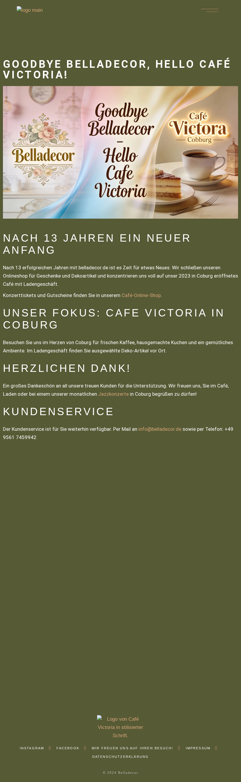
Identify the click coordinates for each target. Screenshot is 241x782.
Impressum (198, 748)
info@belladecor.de (159, 429)
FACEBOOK (67, 748)
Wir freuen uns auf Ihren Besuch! (132, 748)
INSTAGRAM (32, 748)
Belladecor (128, 772)
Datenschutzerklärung (120, 756)
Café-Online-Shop (141, 295)
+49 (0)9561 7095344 (130, 562)
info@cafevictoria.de (127, 570)
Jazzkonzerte (113, 394)
